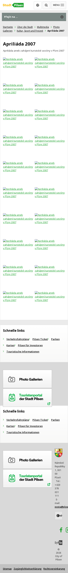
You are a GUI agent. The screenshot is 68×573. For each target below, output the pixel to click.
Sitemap (7, 568)
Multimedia (43, 27)
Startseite (8, 27)
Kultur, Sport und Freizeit (30, 30)
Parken (55, 339)
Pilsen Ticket (40, 339)
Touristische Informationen (22, 351)
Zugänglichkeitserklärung (28, 568)
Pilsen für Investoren (30, 345)
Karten (10, 345)
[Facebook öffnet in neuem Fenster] (59, 530)
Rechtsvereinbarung (54, 568)
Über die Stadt (25, 27)
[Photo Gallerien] (27, 378)
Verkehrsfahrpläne (17, 339)
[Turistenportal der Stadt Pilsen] (27, 397)
